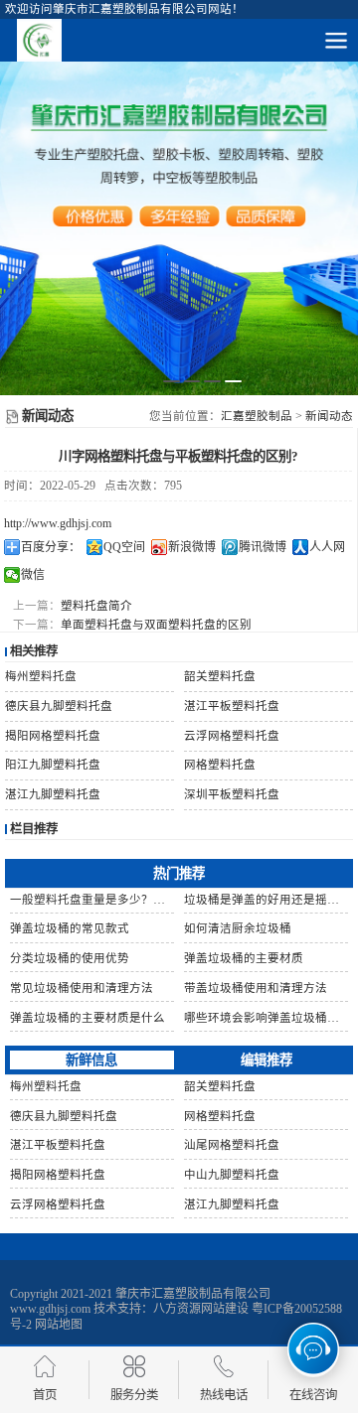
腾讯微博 (262, 547)
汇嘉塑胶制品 (256, 416)
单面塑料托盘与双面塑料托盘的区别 (156, 625)
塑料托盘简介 (96, 606)
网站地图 (59, 1325)
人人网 (327, 547)
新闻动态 (329, 416)
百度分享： (51, 547)
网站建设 (225, 1309)
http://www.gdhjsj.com (57, 523)
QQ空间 (124, 547)
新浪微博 (192, 547)
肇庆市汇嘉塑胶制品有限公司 (192, 1294)
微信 (33, 575)
